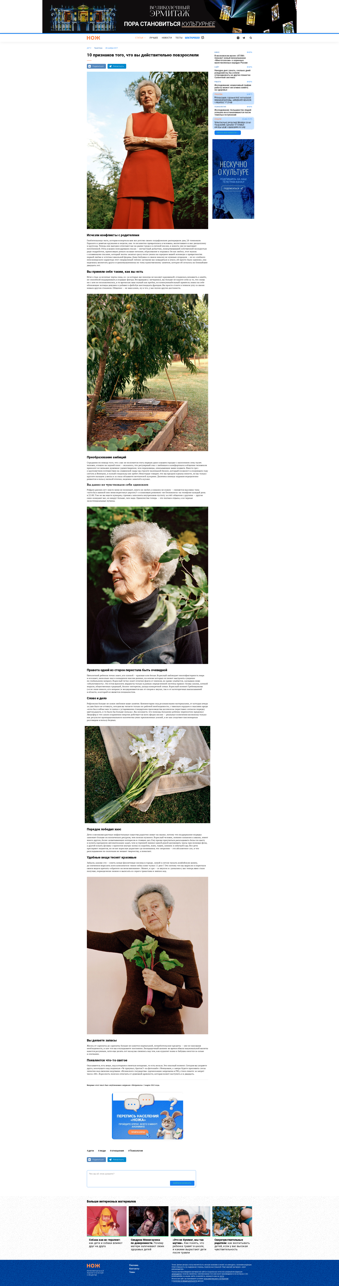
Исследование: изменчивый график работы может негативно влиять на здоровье (233, 87)
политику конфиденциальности (185, 1281)
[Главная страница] (93, 38)
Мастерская (192, 37)
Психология (136, 1150)
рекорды (219, 94)
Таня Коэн (98, 48)
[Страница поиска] (251, 37)
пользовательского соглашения (216, 1279)
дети (89, 48)
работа (218, 82)
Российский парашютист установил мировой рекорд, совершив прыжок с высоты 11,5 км (233, 100)
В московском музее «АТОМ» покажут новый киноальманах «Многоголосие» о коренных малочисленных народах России (231, 59)
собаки (218, 119)
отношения (117, 1150)
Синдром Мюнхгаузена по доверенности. (147, 1244)
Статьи (139, 38)
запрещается (177, 1274)
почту (222, 1276)
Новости (167, 38)
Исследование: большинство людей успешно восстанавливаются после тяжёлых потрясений (233, 112)
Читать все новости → (228, 133)
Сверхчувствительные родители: (232, 1244)
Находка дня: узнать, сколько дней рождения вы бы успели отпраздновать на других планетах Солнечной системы (232, 74)
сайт (217, 67)
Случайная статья (202, 37)
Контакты (134, 1268)
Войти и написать (182, 1183)
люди (103, 1150)
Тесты (179, 38)
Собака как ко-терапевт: (105, 1243)
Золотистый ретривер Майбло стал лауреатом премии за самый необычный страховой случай (233, 124)
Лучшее (153, 38)
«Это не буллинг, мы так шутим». (189, 1246)
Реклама (133, 1265)
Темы (132, 1272)
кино (217, 52)
